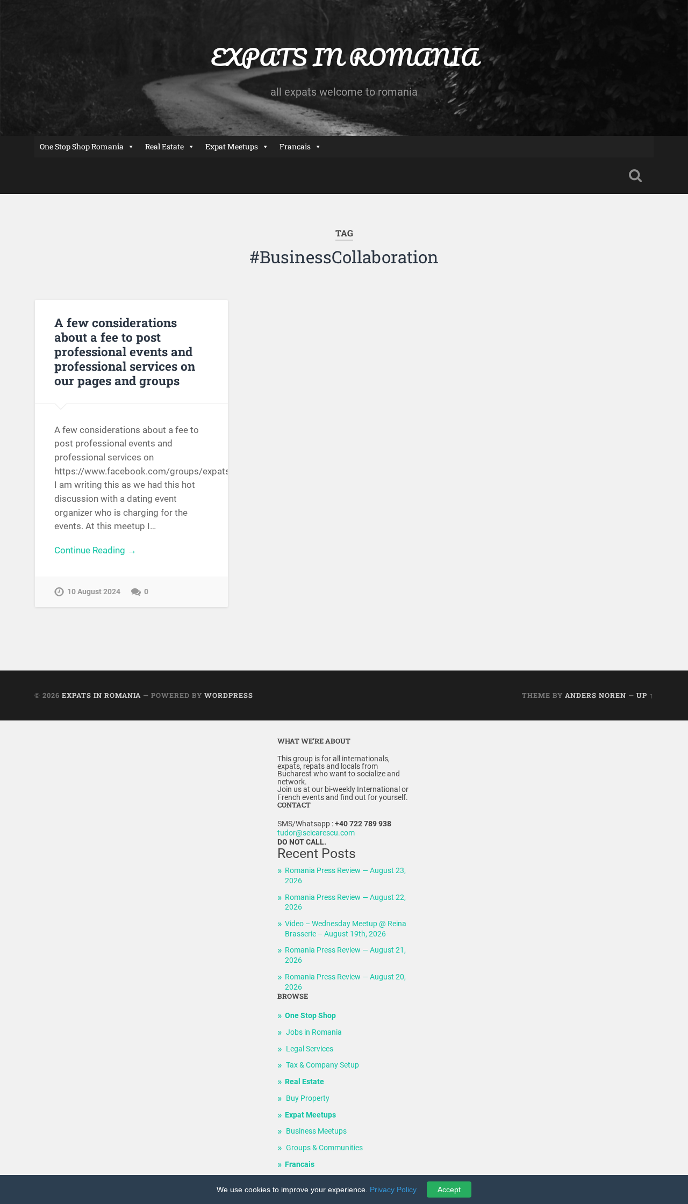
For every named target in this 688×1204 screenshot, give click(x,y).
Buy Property (307, 1098)
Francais (295, 146)
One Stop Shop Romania (82, 146)
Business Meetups (316, 1131)
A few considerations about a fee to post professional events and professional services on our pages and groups (124, 351)
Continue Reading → (95, 550)
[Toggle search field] (635, 175)
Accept (449, 1189)
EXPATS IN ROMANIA (344, 57)
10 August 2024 (93, 591)
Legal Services (309, 1049)
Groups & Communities (324, 1147)
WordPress (228, 695)
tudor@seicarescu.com (316, 833)
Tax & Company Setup (322, 1065)
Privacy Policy (393, 1189)
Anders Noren (595, 695)
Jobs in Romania (314, 1032)
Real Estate (164, 146)
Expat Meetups (231, 146)
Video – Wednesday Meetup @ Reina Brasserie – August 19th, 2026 (345, 929)
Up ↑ (645, 695)
